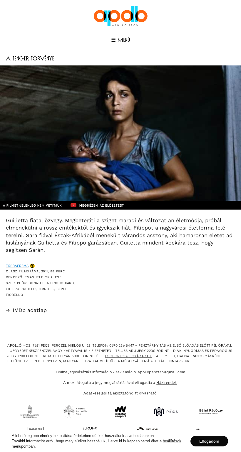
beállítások (172, 441)
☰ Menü (120, 40)
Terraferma (17, 266)
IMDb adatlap (26, 310)
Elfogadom (209, 441)
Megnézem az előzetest (101, 206)
